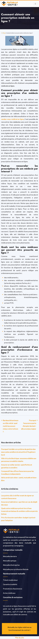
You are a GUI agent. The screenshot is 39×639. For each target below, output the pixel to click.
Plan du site (19, 638)
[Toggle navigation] (35, 3)
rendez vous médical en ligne (12, 119)
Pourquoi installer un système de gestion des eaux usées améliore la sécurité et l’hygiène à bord (18, 452)
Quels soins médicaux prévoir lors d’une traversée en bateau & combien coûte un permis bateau (19, 511)
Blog (4, 33)
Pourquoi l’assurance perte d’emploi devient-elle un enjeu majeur (28, 424)
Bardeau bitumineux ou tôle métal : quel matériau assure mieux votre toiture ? (10, 426)
